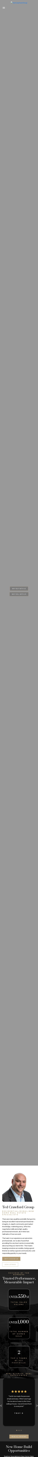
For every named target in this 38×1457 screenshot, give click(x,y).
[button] (19, 589)
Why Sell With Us (19, 594)
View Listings (10, 1264)
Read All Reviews (19, 1436)
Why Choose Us (11, 1259)
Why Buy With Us (19, 588)
